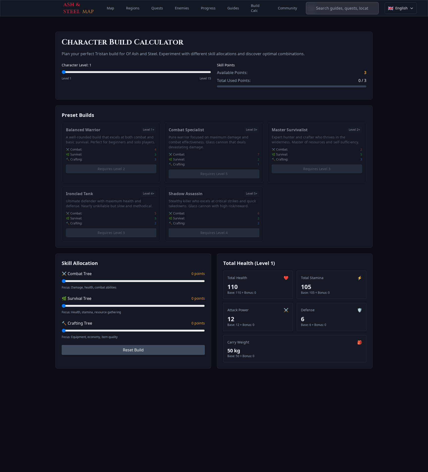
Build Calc (255, 8)
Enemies (182, 8)
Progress (208, 8)
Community (287, 8)
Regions (132, 8)
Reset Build (133, 350)
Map (110, 8)
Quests (157, 8)
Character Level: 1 (76, 65)
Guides (233, 8)
